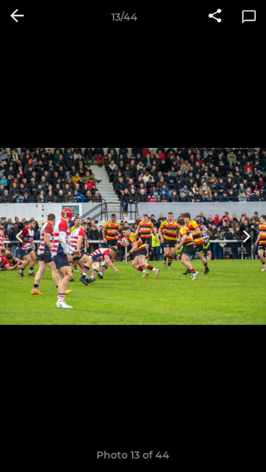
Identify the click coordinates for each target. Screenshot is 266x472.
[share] (214, 17)
